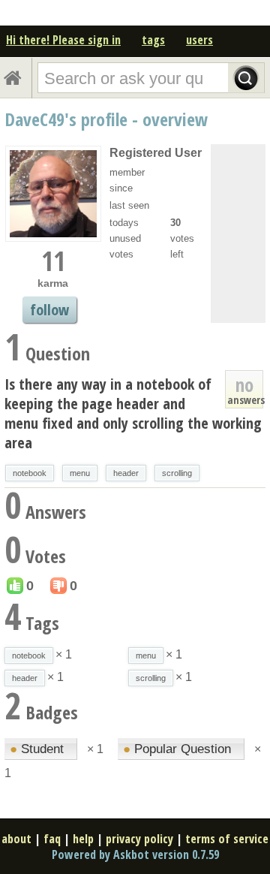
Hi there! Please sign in (63, 40)
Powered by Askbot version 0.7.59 (135, 854)
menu (80, 473)
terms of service (226, 838)
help (83, 838)
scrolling (177, 473)
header (126, 473)
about (17, 838)
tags (153, 40)
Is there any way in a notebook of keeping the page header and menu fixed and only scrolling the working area (133, 413)
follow (49, 310)
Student (39, 749)
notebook (29, 473)
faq (52, 838)
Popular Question (179, 749)
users (199, 40)
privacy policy (139, 838)
